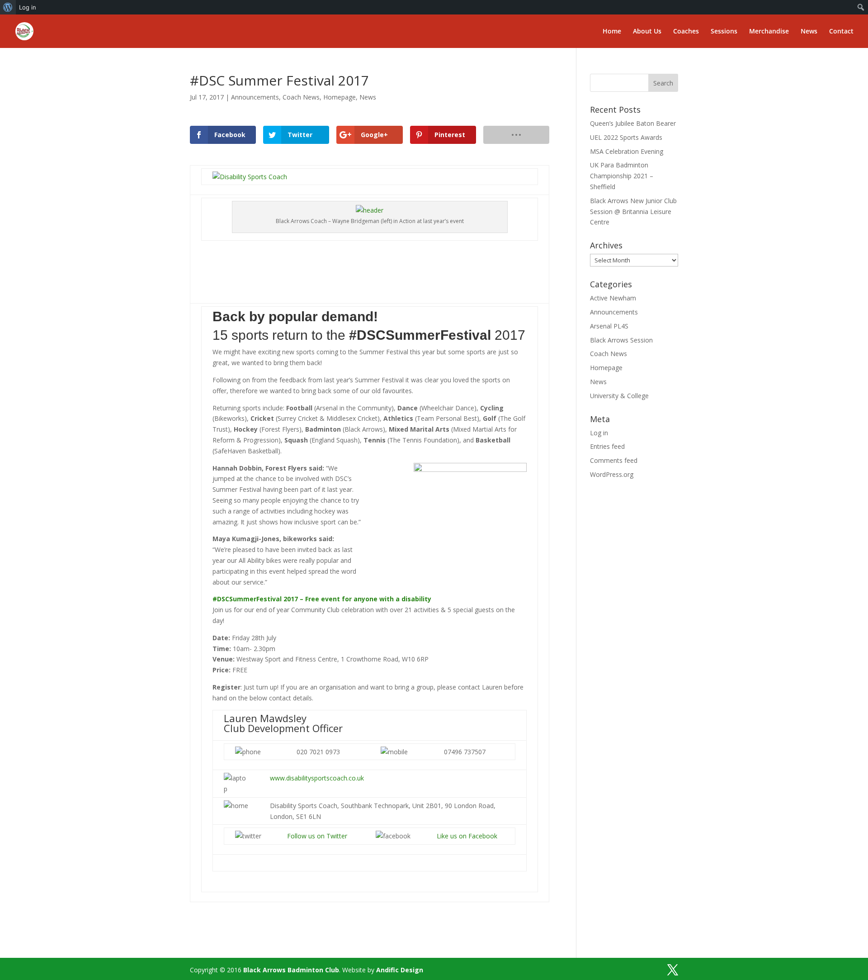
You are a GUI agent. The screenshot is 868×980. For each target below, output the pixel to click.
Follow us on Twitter (317, 836)
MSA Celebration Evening (626, 151)
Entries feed (607, 446)
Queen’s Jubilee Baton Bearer (633, 123)
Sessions (724, 31)
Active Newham (613, 298)
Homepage (339, 97)
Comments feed (613, 460)
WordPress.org (611, 474)
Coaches (686, 31)
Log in (27, 7)
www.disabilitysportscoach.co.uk (317, 778)
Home (612, 31)
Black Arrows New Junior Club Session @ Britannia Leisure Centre (633, 211)
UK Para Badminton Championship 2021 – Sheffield (621, 176)
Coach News (301, 97)
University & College (619, 395)
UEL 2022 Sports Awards (626, 137)
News (809, 31)
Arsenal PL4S (609, 326)
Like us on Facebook (467, 836)
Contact (841, 31)
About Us (647, 31)
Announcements (255, 97)
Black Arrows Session (621, 340)
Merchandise (769, 31)
